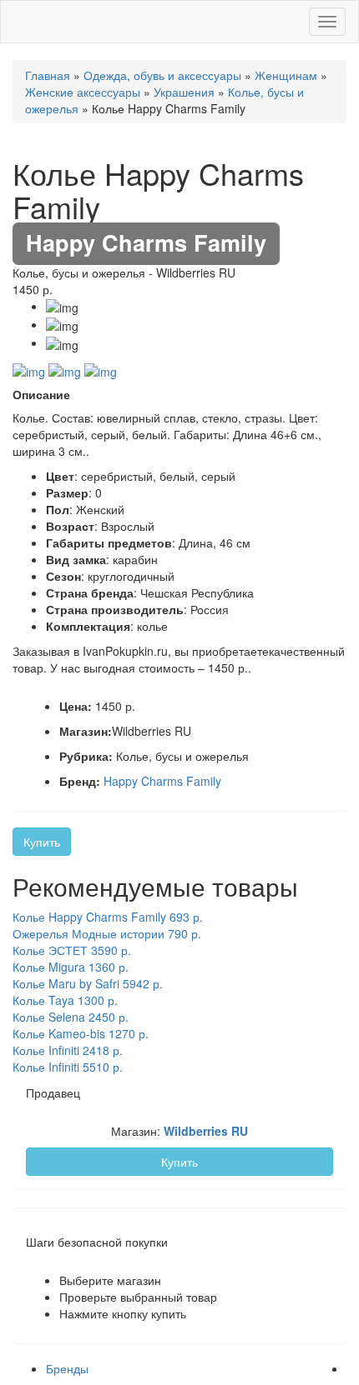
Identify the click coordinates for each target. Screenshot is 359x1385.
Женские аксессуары (82, 91)
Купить (41, 841)
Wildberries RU (206, 1130)
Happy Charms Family (162, 780)
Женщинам (286, 75)
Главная (47, 75)
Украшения (184, 91)
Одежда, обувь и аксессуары (162, 75)
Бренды (67, 1368)
